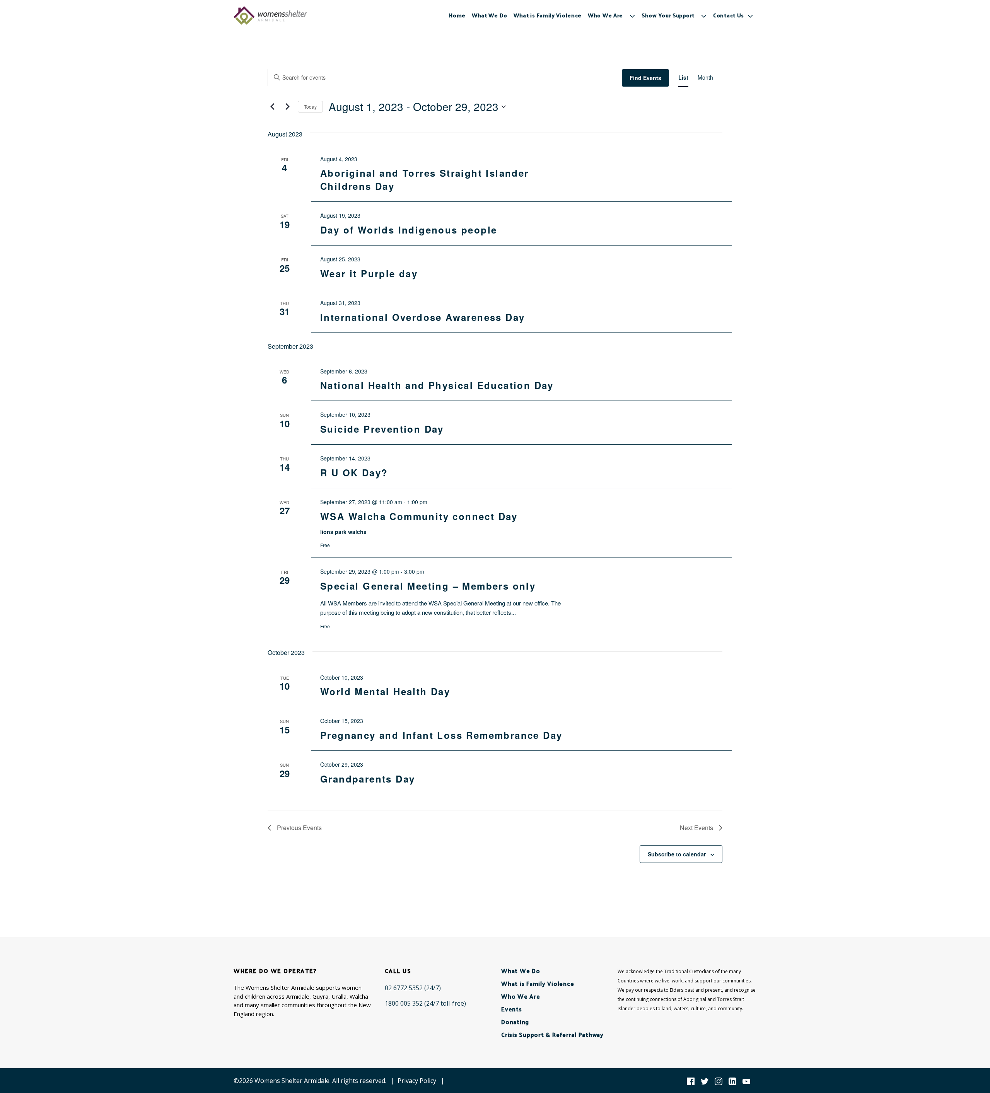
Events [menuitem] (511, 1009)
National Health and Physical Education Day (437, 385)
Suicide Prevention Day (382, 428)
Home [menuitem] (457, 15)
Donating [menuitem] (515, 1021)
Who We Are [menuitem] (520, 996)
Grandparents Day (367, 778)
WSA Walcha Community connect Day (419, 516)
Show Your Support (668, 15)
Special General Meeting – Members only (428, 585)
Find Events (645, 78)
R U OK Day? (354, 472)
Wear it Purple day (369, 273)
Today (310, 106)
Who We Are (605, 15)
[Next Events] (287, 106)
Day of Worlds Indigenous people (408, 229)
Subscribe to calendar (677, 854)
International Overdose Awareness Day (422, 317)
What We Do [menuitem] (489, 15)
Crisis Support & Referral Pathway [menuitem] (552, 1034)
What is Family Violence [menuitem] (548, 15)
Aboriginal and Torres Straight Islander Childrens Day (424, 179)
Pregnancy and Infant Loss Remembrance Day (441, 735)
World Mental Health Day (385, 691)
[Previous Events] (272, 106)
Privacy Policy (417, 1080)
